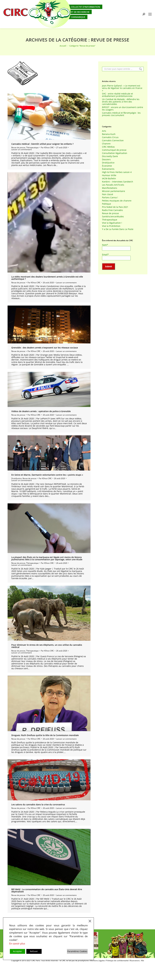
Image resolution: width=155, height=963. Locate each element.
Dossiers (106, 159)
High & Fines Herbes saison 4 (117, 172)
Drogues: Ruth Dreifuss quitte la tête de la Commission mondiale (45, 735)
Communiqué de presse (114, 150)
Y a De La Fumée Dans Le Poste (117, 229)
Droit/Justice (16, 478)
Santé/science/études (113, 216)
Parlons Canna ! (110, 197)
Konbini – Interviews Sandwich (117, 181)
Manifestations (109, 188)
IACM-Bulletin (109, 178)
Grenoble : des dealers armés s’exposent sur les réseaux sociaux (44, 347)
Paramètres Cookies (77, 951)
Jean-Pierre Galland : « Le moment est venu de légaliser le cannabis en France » (122, 88)
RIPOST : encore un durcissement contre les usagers (122, 108)
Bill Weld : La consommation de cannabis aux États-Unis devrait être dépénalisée (46, 890)
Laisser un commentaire (21, 149)
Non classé (107, 194)
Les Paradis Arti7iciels (113, 185)
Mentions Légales (97, 960)
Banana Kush (108, 134)
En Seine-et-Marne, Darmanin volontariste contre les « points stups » (47, 474)
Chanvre (106, 143)
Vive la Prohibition (111, 226)
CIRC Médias (108, 147)
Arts (104, 131)
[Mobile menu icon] (150, 14)
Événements (108, 169)
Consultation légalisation (114, 153)
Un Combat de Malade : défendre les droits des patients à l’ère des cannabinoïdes (120, 101)
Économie (107, 166)
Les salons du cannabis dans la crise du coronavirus (38, 804)
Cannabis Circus (110, 137)
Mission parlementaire (113, 191)
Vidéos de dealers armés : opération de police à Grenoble (41, 411)
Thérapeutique (32, 147)
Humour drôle (109, 175)
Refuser (34, 951)
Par (47, 147)
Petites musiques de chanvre (116, 200)
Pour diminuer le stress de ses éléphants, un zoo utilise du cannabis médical (46, 646)
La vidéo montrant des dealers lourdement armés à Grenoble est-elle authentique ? (47, 277)
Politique (106, 204)
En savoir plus (17, 943)
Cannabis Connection (113, 140)
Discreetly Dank (110, 156)
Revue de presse (18, 147)
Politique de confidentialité (117, 960)
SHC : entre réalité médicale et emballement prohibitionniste (117, 94)
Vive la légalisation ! (112, 223)
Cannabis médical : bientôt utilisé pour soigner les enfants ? (42, 143)
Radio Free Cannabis (112, 210)
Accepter (17, 951)
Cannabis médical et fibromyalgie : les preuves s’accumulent (121, 114)
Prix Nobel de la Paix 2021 (115, 207)
